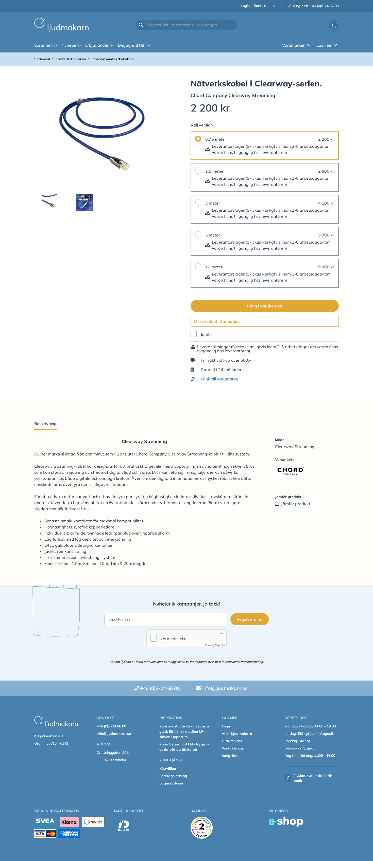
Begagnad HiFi (132, 45)
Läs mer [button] (324, 45)
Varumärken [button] (293, 45)
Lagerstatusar (171, 783)
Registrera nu (249, 619)
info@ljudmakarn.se (224, 688)
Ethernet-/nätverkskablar (112, 59)
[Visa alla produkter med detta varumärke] (307, 471)
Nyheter (69, 45)
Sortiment (43, 45)
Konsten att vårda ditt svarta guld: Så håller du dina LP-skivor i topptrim (184, 731)
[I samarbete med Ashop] (286, 822)
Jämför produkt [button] (295, 503)
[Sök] (141, 25)
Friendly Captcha (215, 645)
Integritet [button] (230, 755)
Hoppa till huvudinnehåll (184, 6)
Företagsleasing (173, 776)
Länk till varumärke (219, 379)
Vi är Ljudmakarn (237, 733)
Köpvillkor (168, 768)
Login (245, 5)
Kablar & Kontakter (71, 59)
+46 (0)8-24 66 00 (324, 6)
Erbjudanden (97, 45)
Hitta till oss (232, 741)
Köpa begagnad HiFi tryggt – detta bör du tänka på (184, 747)
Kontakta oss (264, 5)
